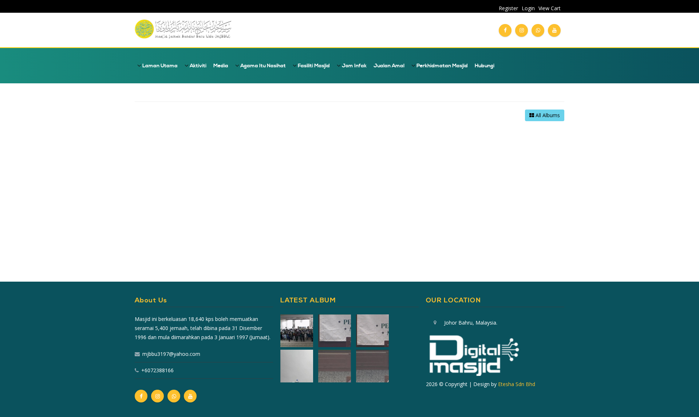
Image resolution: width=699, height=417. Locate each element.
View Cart (549, 8)
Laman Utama (159, 66)
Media (220, 66)
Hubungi (484, 66)
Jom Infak (354, 66)
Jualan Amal (389, 66)
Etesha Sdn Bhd (516, 384)
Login (528, 8)
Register (508, 8)
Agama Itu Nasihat (262, 66)
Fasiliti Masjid (313, 66)
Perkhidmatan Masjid (441, 66)
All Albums (547, 115)
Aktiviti (197, 66)
